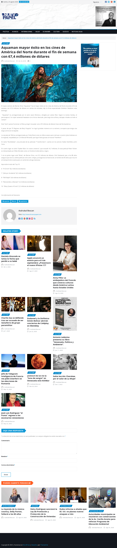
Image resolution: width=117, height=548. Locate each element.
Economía (46, 32)
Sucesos (66, 32)
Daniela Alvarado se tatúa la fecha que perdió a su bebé (10, 258)
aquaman (6, 201)
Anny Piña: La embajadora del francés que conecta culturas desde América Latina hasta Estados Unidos (64, 282)
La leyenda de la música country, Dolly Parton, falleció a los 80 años (12, 511)
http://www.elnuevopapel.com (31, 214)
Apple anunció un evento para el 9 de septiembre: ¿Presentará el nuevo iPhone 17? (39, 262)
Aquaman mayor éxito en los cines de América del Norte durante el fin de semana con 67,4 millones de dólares (42, 38)
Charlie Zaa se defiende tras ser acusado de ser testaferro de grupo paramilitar (12, 321)
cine (15, 201)
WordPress (26, 545)
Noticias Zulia (77, 32)
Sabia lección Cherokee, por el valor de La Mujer (64, 377)
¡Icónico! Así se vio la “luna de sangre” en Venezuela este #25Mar (38, 378)
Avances (15, 32)
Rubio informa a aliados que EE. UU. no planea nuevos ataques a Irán (73, 511)
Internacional (26, 32)
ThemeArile (44, 545)
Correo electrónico (8, 465)
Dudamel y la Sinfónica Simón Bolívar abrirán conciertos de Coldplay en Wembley (38, 322)
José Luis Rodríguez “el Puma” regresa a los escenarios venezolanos (12, 415)
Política (6, 32)
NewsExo (34, 545)
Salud (37, 32)
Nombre (4, 456)
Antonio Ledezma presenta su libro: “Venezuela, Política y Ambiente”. (63, 341)
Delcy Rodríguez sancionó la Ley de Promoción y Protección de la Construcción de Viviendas (43, 513)
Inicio (4, 38)
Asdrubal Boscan (9, 61)
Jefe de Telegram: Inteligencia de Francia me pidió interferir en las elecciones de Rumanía (12, 378)
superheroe (24, 201)
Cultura (56, 32)
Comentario (5, 441)
